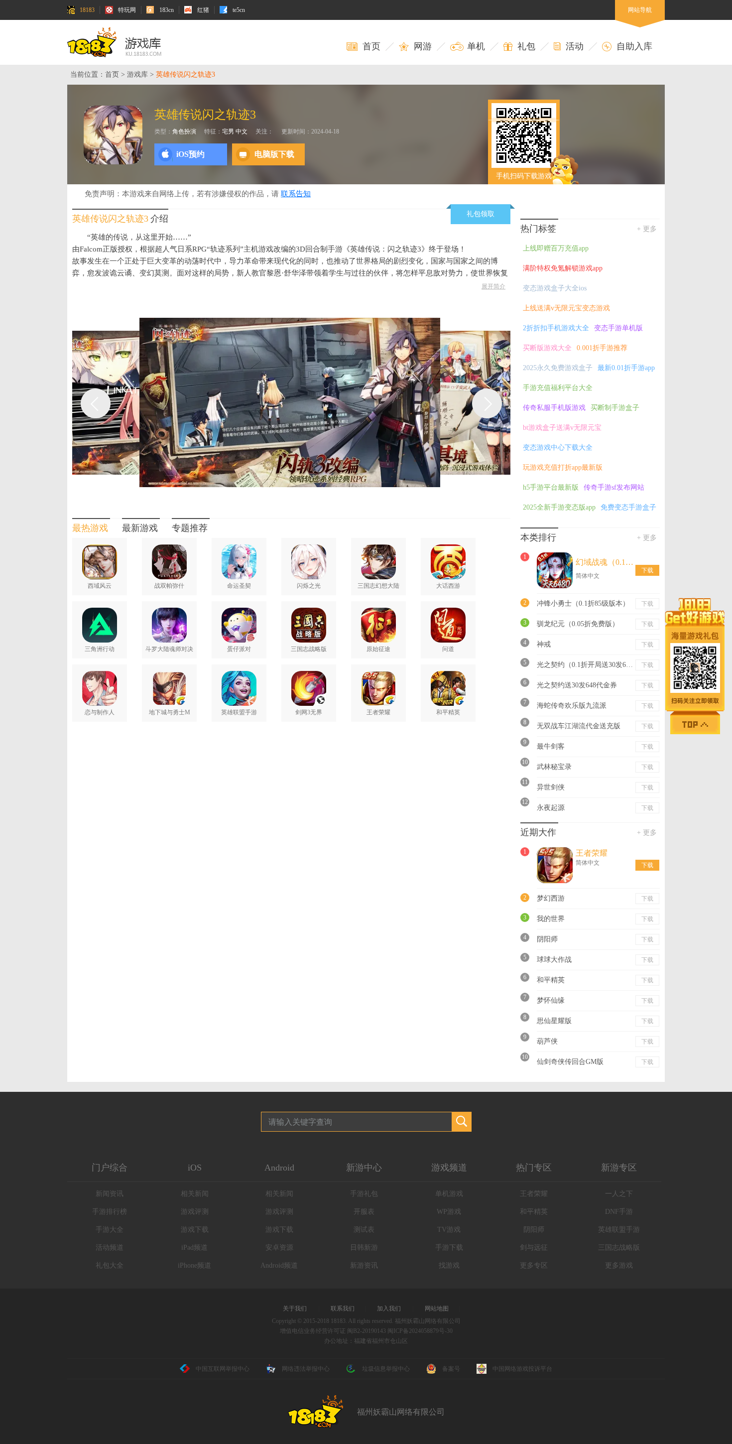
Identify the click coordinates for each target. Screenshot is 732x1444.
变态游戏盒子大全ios (555, 288)
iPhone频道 (194, 1265)
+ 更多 (647, 229)
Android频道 (279, 1265)
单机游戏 (449, 1193)
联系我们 (343, 1308)
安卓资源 (279, 1247)
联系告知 (296, 194)
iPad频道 (194, 1247)
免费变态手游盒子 (628, 507)
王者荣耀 (534, 1193)
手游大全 (109, 1229)
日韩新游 (364, 1247)
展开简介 (493, 286)
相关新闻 (195, 1193)
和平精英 (534, 1211)
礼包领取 (480, 214)
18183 (87, 9)
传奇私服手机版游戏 (554, 407)
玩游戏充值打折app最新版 (563, 467)
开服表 (364, 1211)
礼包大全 (109, 1265)
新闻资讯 (109, 1193)
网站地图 (437, 1308)
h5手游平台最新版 (551, 487)
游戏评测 (195, 1211)
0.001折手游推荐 (602, 348)
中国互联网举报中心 (222, 1368)
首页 (112, 74)
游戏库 (137, 74)
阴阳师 (533, 1229)
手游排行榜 (109, 1211)
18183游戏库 (114, 42)
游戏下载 (195, 1229)
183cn (166, 9)
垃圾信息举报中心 (386, 1368)
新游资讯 (364, 1265)
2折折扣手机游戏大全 (556, 328)
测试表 (364, 1229)
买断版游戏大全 (547, 348)
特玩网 (127, 9)
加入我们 (389, 1308)
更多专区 (534, 1265)
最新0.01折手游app (626, 368)
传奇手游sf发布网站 (614, 487)
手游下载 (449, 1247)
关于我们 (295, 1308)
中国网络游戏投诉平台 (522, 1368)
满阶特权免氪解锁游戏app (563, 268)
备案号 (451, 1368)
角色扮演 (184, 131)
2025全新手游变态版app (559, 507)
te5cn (239, 9)
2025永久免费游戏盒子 (558, 368)
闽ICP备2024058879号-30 (420, 1330)
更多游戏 (619, 1265)
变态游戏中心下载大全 (558, 447)
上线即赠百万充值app (556, 248)
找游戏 (449, 1265)
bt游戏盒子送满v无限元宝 (562, 427)
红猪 (203, 9)
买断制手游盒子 (615, 407)
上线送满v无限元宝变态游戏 (566, 308)
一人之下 (619, 1193)
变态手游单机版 (618, 328)
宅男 (228, 131)
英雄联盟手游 (619, 1229)
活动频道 (109, 1247)
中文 (241, 131)
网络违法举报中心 (306, 1368)
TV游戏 (449, 1229)
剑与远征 (534, 1247)
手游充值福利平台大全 (558, 388)
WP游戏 (449, 1211)
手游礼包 (364, 1193)
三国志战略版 (619, 1247)
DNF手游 (619, 1211)
